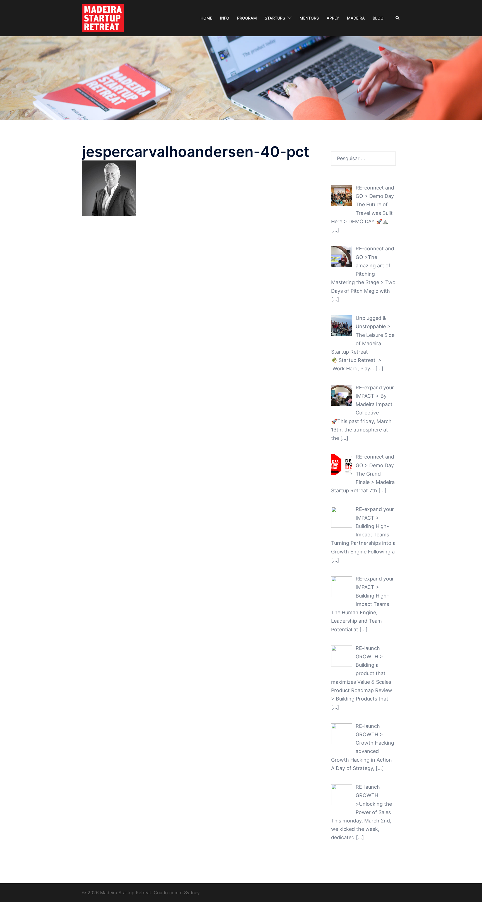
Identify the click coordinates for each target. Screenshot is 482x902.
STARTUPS (275, 18)
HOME (206, 18)
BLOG (378, 18)
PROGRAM (247, 18)
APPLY (333, 18)
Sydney (192, 892)
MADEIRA (356, 18)
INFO (224, 18)
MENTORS (309, 18)
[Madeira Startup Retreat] (103, 18)
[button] (398, 18)
